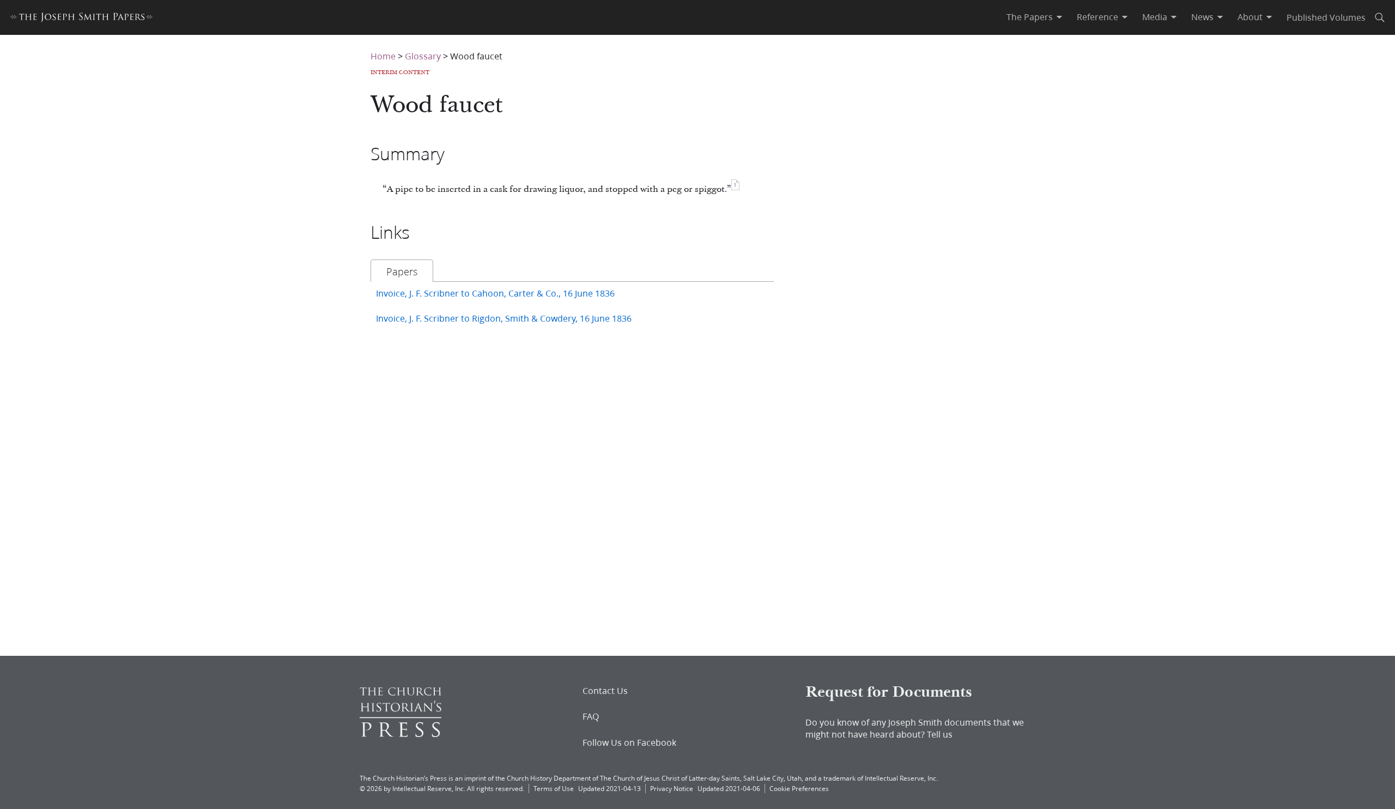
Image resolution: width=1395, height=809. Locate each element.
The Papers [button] (1029, 17)
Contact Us (605, 691)
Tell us (940, 734)
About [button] (1250, 17)
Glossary (423, 56)
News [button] (1202, 17)
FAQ (591, 716)
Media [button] (1154, 17)
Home (383, 56)
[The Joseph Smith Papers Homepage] (81, 19)
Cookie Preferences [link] (799, 788)
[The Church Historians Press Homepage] (400, 733)
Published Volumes (1326, 17)
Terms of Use (553, 788)
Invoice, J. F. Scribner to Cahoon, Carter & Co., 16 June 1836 (495, 293)
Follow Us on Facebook (629, 742)
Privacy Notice (671, 788)
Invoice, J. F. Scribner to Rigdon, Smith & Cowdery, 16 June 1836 (504, 318)
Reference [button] (1097, 17)
